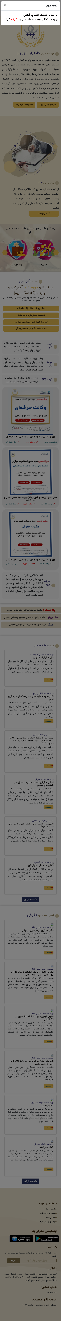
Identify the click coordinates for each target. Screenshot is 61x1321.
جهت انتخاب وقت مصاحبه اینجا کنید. (31, 19)
